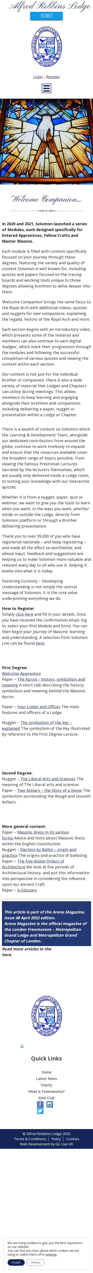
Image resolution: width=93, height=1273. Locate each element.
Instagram (49, 1104)
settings (51, 1254)
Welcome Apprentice (21, 673)
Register (53, 76)
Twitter (40, 1111)
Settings (35, 1262)
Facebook (40, 1104)
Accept (16, 1262)
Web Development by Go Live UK (46, 1144)
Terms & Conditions (30, 1139)
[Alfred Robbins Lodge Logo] (46, 47)
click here (24, 614)
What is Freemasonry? (46, 1091)
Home (46, 1072)
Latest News (46, 1078)
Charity (46, 1085)
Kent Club (46, 1097)
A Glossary (27, 890)
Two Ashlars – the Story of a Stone (49, 790)
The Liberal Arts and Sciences (47, 778)
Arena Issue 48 (66, 948)
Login (38, 76)
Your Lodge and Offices (38, 706)
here (40, 643)
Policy (56, 1139)
